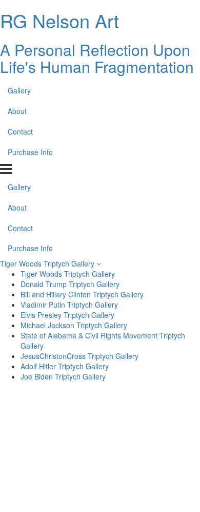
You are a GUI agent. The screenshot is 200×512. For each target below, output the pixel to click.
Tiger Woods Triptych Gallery (48, 263)
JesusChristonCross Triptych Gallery (79, 356)
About (17, 111)
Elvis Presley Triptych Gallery (67, 315)
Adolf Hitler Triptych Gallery (65, 366)
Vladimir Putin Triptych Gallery (69, 304)
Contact (20, 131)
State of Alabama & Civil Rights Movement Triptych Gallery (103, 340)
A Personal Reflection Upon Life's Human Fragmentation (97, 58)
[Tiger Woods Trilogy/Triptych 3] (149, 449)
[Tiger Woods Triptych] (51, 474)
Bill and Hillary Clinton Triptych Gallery (82, 294)
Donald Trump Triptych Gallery (70, 284)
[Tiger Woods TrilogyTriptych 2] (51, 449)
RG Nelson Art (59, 20)
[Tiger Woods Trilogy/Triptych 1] (149, 424)
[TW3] (149, 474)
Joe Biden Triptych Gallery (63, 376)
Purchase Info (30, 152)
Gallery (19, 90)
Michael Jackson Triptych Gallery (74, 325)
